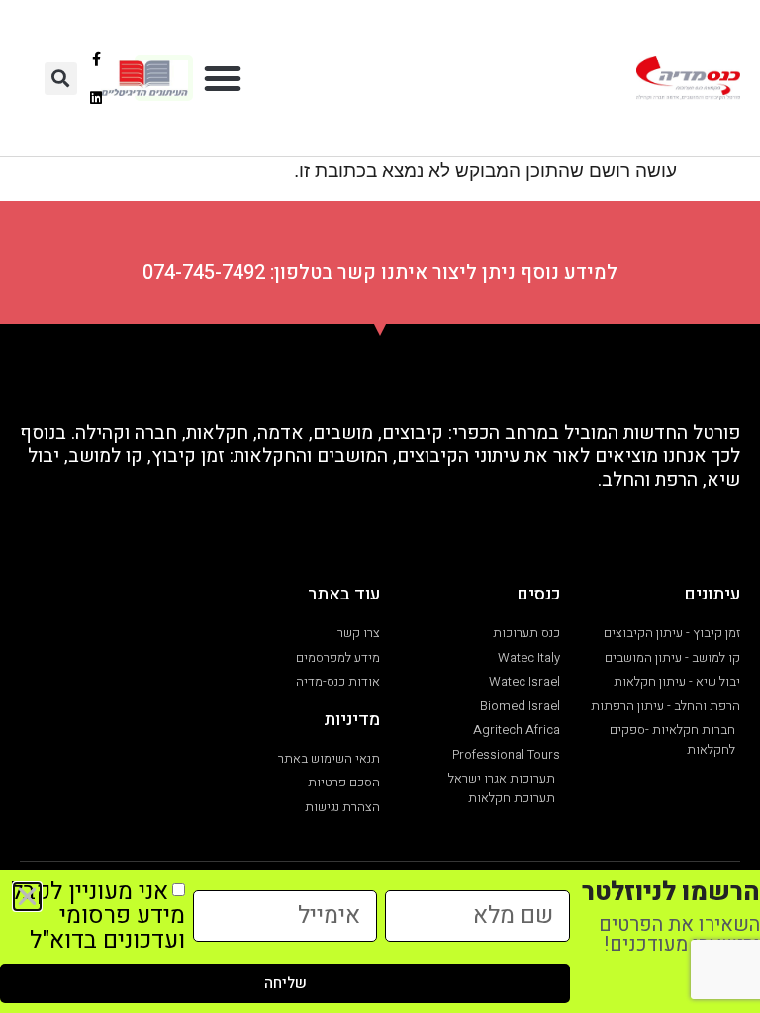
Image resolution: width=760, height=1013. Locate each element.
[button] (222, 78)
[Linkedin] (96, 97)
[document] (380, 506)
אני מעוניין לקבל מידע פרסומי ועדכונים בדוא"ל (98, 916)
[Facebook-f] (96, 59)
